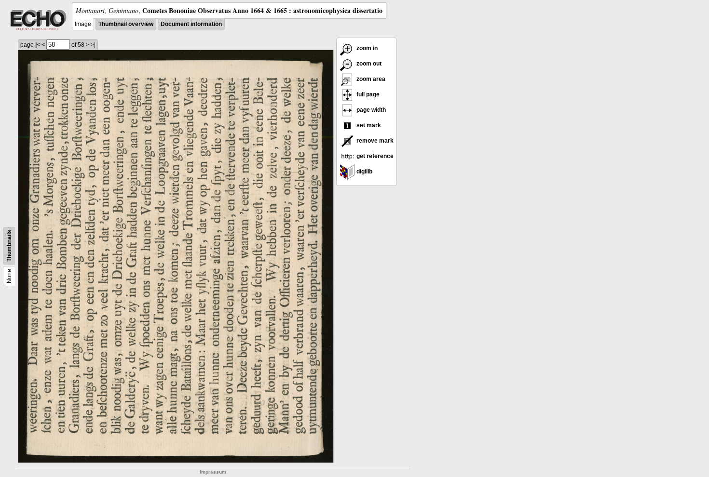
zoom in (366, 48)
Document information (191, 24)
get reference (374, 156)
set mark (368, 125)
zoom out (368, 63)
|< (37, 44)
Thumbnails (9, 246)
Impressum (213, 472)
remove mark (374, 140)
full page (367, 94)
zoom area (370, 79)
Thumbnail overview (125, 24)
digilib (363, 171)
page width (370, 109)
